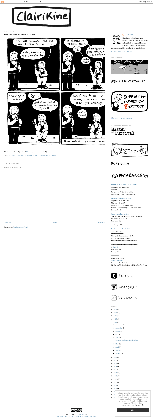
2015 (115, 376)
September (119, 328)
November (119, 325)
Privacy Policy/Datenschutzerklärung (76, 416)
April (117, 347)
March (117, 350)
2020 (115, 360)
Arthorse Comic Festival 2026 (121, 198)
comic (13, 155)
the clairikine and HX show (45, 155)
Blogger (82, 414)
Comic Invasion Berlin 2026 (120, 229)
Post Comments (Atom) (20, 227)
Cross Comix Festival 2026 (120, 214)
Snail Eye (116, 247)
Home (55, 222)
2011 (115, 388)
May (117, 344)
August (117, 331)
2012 (115, 385)
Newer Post (7, 222)
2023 (115, 319)
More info (139, 405)
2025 (115, 313)
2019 (115, 363)
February (118, 353)
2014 (115, 379)
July (117, 334)
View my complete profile (121, 51)
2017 (115, 370)
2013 (115, 382)
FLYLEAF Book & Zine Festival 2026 (124, 185)
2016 (115, 373)
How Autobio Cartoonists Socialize (126, 340)
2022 (115, 322)
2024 (115, 316)
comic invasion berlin (24, 155)
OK (132, 410)
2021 (115, 357)
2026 (115, 309)
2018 (115, 366)
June (117, 337)
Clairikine (129, 34)
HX (27, 152)
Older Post (101, 222)
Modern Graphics (117, 260)
